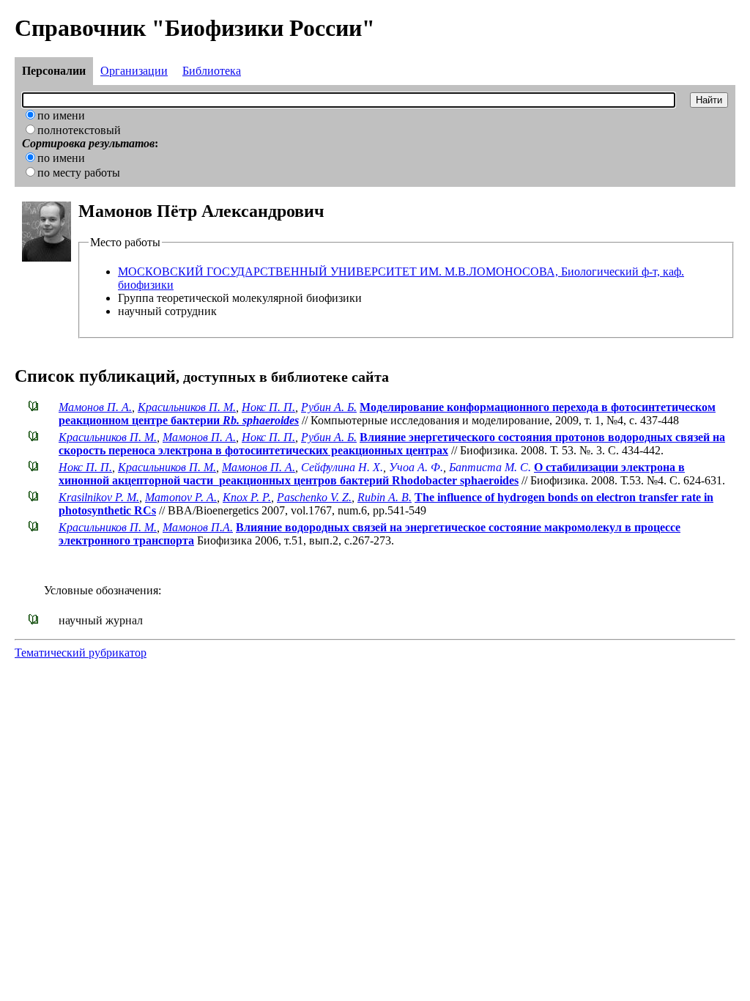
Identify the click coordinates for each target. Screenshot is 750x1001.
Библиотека (211, 70)
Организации (134, 70)
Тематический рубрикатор (80, 652)
